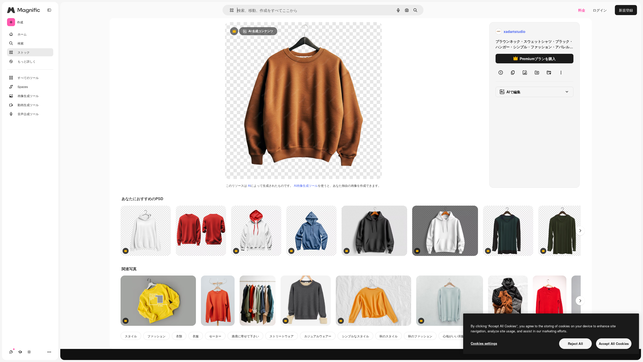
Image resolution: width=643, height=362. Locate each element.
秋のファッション (420, 336)
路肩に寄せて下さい (245, 336)
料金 (581, 10)
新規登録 (626, 10)
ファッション (156, 336)
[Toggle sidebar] (49, 10)
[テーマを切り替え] (29, 352)
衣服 (196, 336)
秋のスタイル (389, 336)
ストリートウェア (282, 336)
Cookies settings (484, 343)
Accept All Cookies (614, 343)
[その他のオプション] (561, 72)
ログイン (600, 10)
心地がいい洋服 (453, 336)
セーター (215, 336)
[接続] (11, 352)
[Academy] (20, 352)
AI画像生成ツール (306, 185)
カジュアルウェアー (317, 336)
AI (249, 185)
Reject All (575, 343)
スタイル (131, 336)
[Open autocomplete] (230, 10)
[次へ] (580, 231)
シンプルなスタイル (355, 336)
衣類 (179, 336)
